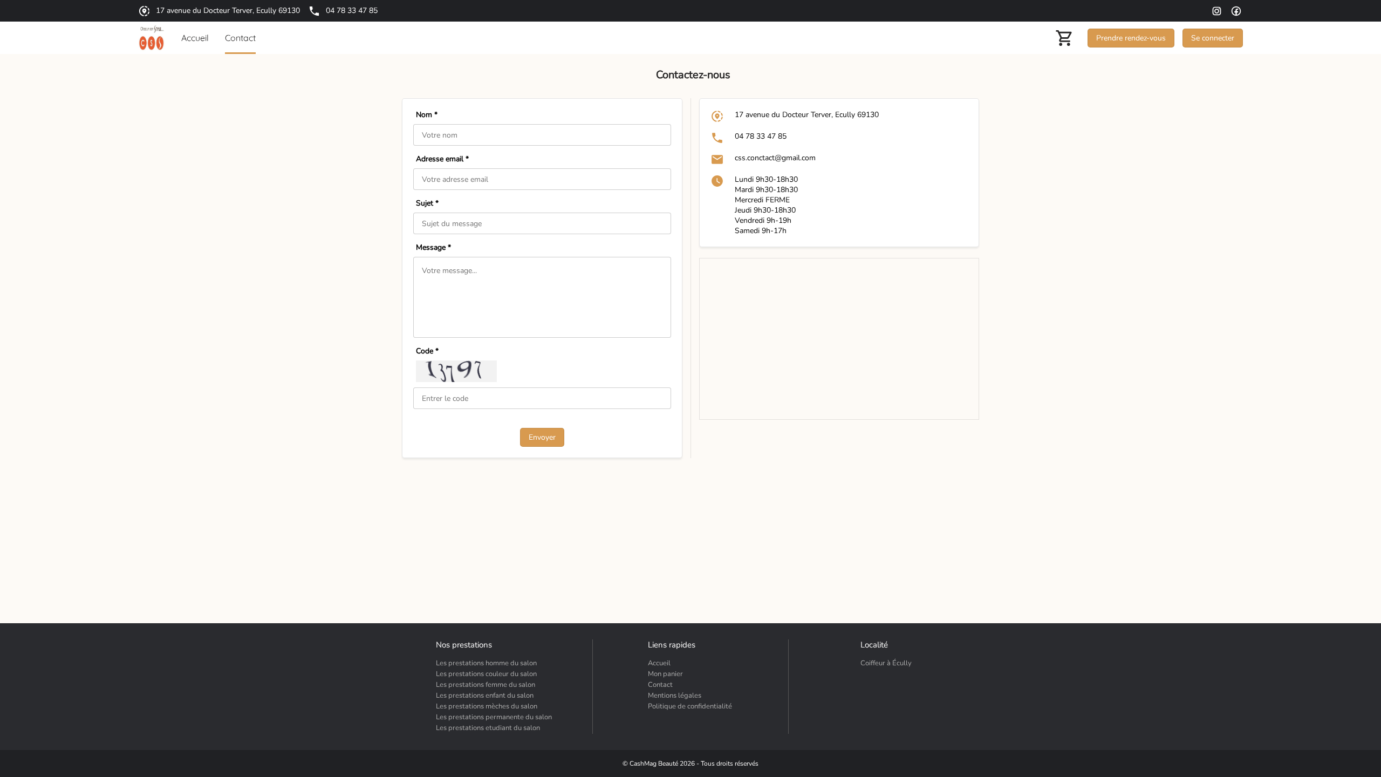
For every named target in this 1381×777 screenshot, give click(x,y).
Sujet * (427, 203)
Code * (427, 351)
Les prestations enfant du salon (485, 695)
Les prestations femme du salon (485, 685)
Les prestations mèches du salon (486, 706)
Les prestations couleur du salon (486, 674)
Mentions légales (674, 695)
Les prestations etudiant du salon (488, 728)
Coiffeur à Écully (886, 663)
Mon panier (665, 674)
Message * (433, 247)
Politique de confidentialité (690, 706)
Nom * (426, 115)
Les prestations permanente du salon (494, 717)
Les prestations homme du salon (486, 663)
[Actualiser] (456, 371)
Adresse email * (442, 159)
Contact (660, 685)
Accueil (659, 663)
